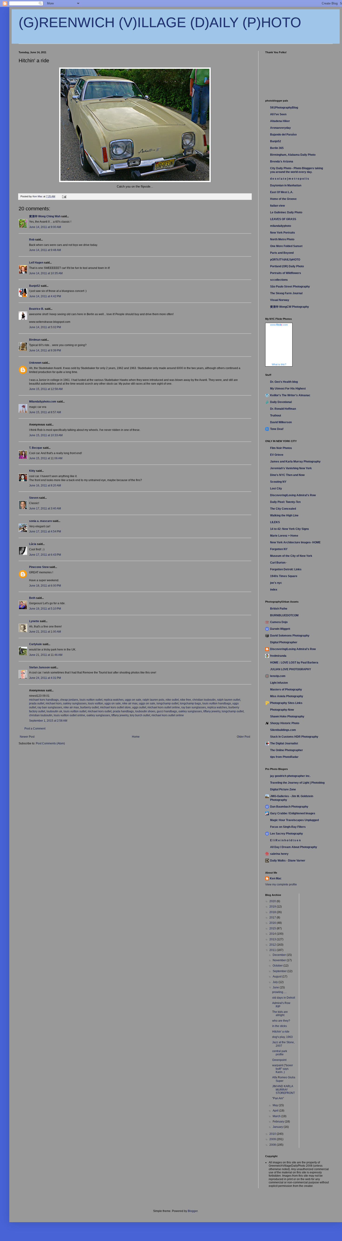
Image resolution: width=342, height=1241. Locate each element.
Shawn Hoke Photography (287, 716)
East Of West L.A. (281, 192)
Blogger (193, 1211)
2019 (273, 906)
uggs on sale (133, 699)
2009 (273, 1139)
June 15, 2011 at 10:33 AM (46, 435)
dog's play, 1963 (282, 1037)
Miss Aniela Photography (286, 696)
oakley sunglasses (75, 703)
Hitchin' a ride (280, 1031)
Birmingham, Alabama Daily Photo (292, 154)
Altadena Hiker (280, 121)
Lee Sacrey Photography (286, 833)
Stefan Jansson (39, 667)
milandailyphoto (280, 226)
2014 (273, 933)
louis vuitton (95, 703)
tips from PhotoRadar (284, 757)
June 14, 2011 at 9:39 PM (45, 350)
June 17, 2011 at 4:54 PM (45, 531)
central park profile (279, 1053)
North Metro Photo (282, 239)
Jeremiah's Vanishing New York (291, 468)
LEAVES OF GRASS (283, 219)
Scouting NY (278, 481)
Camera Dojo (279, 622)
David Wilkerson (281, 422)
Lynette (34, 621)
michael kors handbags (44, 699)
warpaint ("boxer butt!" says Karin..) (282, 1069)
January (278, 1127)
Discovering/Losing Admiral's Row (293, 495)
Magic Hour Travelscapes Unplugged (294, 820)
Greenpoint (279, 1060)
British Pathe (278, 608)
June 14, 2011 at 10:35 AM (46, 273)
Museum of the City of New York (291, 556)
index (273, 589)
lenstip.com (277, 676)
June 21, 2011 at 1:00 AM (45, 631)
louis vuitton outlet (91, 699)
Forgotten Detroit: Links (286, 569)
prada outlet (36, 703)
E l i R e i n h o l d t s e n (285, 840)
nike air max (129, 703)
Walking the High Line (284, 515)
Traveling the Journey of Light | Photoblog (297, 782)
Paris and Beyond (282, 252)
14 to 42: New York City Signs (289, 529)
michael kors (54, 703)
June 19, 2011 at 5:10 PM (45, 608)
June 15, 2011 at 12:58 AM (46, 389)
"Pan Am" (278, 1098)
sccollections (279, 279)
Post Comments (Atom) (50, 743)
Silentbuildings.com (283, 730)
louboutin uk (54, 711)
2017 (273, 917)
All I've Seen (278, 114)
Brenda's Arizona (281, 161)
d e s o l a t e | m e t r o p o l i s (289, 178)
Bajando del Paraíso (283, 134)
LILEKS (275, 522)
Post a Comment (34, 728)
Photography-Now (282, 709)
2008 (273, 1144)
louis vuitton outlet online (69, 715)
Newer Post (27, 736)
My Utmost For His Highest (288, 388)
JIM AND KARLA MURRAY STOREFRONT (283, 1090)
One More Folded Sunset (286, 246)
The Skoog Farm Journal (286, 293)
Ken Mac (276, 878)
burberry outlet (89, 707)
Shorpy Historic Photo (284, 723)
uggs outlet (139, 707)
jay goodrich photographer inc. (290, 776)
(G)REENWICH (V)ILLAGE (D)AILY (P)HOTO (160, 22)
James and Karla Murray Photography (295, 461)
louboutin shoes (145, 711)
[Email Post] (64, 196)
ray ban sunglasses (49, 707)
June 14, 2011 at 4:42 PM (45, 296)
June (276, 987)
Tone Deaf (276, 429)
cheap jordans (69, 699)
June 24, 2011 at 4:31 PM (45, 678)
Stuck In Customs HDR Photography (294, 736)
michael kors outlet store (115, 707)
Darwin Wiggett (280, 628)
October (278, 965)
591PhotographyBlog (284, 107)
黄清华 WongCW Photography (289, 306)
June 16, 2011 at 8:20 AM (45, 485)
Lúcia (32, 544)
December (280, 955)
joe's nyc (276, 582)
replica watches (114, 699)
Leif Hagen (36, 262)
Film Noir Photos (281, 448)
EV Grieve (276, 454)
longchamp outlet (167, 703)
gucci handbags (167, 711)
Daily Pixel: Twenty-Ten (285, 502)
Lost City (276, 488)
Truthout (275, 415)
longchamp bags (190, 703)
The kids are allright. (280, 1013)
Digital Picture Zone (283, 789)
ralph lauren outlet (228, 699)
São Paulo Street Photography (290, 286)
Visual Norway (279, 300)
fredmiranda (278, 655)
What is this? (279, 364)
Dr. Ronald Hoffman (283, 408)
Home (136, 736)
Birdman (34, 339)
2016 (273, 922)
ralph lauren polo (153, 699)
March (277, 1116)
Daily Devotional (281, 402)
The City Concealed (283, 508)
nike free (185, 699)
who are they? (281, 1020)
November (280, 960)
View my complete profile (281, 884)
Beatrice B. (36, 308)
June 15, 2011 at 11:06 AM (45, 458)
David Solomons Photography (289, 635)
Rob (31, 239)
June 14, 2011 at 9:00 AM (45, 227)
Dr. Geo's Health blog (284, 381)
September (280, 971)
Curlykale (35, 644)
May (276, 1105)
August (277, 976)
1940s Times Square (283, 576)
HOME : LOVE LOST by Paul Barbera (294, 662)
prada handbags (123, 711)
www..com (279, 324)
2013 (273, 939)
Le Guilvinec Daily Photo (286, 212)
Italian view (277, 205)
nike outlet (172, 699)
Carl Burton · (278, 562)
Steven (33, 497)
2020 (273, 901)
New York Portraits (282, 232)
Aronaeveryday (280, 127)
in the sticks (279, 1026)
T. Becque (35, 447)
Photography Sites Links (286, 703)
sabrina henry (279, 853)
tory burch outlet (140, 715)
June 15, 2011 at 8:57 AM (45, 412)
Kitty (32, 470)
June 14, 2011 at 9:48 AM (45, 250)
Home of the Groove (283, 199)
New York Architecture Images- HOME (295, 542)
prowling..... (279, 992)
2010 (273, 1133)
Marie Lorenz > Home (284, 535)
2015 (273, 928)
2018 (273, 912)
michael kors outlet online (164, 707)
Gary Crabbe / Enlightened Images (292, 813)
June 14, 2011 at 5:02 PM (45, 327)
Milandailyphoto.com (42, 401)
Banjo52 (34, 285)
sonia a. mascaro (40, 521)
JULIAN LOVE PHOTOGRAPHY (290, 669)
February (279, 1121)
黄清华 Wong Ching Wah (44, 216)
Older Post (243, 736)
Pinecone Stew (39, 567)
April (276, 1110)
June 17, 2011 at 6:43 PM (45, 554)
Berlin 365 (277, 148)
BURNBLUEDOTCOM (284, 615)
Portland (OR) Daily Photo (287, 266)
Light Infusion (279, 682)
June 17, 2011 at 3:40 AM (45, 508)
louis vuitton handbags (216, 703)
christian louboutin (204, 699)
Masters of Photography (286, 689)
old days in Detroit (283, 997)
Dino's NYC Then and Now (287, 475)
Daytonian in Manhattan (285, 185)
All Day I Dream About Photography (293, 847)
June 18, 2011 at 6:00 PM (45, 585)
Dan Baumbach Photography (289, 806)
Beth (32, 598)
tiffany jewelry (211, 711)
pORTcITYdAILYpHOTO (285, 259)
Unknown (35, 362)
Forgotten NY (279, 549)
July (275, 982)
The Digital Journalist (284, 743)
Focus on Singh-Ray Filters (288, 826)
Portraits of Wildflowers (285, 273)
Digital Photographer (283, 642)
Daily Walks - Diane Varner (287, 860)
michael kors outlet (99, 711)
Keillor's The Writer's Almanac (290, 395)
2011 (273, 950)
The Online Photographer (286, 750)
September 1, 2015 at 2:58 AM (48, 720)
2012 (273, 944)
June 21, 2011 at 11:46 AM (45, 655)
